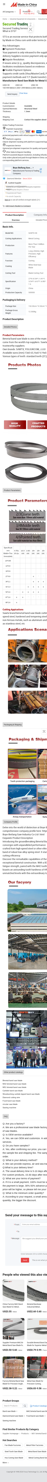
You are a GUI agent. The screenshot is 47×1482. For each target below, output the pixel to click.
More (5, 1462)
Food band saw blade (35, 1416)
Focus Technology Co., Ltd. (33, 1472)
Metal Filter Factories (34, 1445)
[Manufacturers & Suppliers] (23, 4)
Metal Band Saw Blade (37, 1451)
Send (25, 1260)
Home (5, 19)
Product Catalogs (39, 1406)
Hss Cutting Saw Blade (14, 1457)
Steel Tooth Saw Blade (14, 1451)
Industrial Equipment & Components (22, 19)
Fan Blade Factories (13, 1445)
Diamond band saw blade (13, 1416)
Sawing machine (9, 1420)
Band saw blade (9, 1411)
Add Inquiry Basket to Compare (18, 206)
